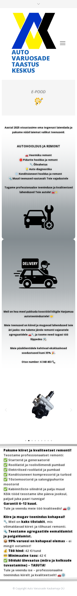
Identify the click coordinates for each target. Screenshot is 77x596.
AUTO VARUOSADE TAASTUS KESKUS (31, 61)
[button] (6, 410)
